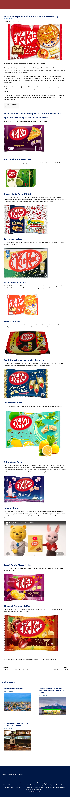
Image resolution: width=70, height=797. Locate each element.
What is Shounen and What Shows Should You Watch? (16, 669)
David (6, 21)
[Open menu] (67, 5)
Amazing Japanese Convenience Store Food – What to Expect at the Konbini (51, 690)
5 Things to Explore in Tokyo (14, 688)
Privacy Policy (12, 774)
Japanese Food (8, 18)
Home (4, 774)
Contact (20, 774)
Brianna (41, 695)
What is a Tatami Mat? (61, 668)
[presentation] (17, 702)
